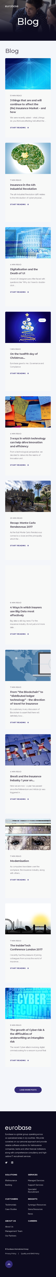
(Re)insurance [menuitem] (11, 1180)
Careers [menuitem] (32, 1221)
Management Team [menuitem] (13, 1231)
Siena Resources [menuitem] (35, 1209)
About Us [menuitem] (10, 1221)
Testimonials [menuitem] (10, 1205)
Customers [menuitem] (11, 1199)
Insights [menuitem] (32, 1199)
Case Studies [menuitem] (11, 1209)
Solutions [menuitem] (11, 1175)
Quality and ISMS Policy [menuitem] (30, 1254)
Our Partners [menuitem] (10, 1236)
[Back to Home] (11, 5)
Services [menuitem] (33, 1175)
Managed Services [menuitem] (36, 1180)
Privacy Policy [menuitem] (10, 1254)
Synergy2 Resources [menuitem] (37, 1205)
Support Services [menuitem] (35, 1185)
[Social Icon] (7, 1162)
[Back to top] (9, 1264)
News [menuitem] (30, 1214)
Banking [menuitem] (8, 1185)
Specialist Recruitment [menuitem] (33, 1190)
